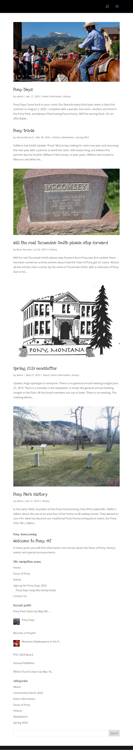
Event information (52, 96)
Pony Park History (30, 494)
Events (17, 579)
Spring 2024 (82, 137)
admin (20, 96)
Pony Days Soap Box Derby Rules (36, 590)
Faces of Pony (21, 573)
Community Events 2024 (28, 693)
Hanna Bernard (25, 137)
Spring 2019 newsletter (35, 368)
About (46, 375)
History (67, 96)
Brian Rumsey (24, 249)
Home (17, 567)
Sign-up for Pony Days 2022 (30, 585)
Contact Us (20, 596)
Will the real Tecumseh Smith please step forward (60, 242)
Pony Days (23, 89)
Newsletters (67, 137)
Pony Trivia (23, 130)
